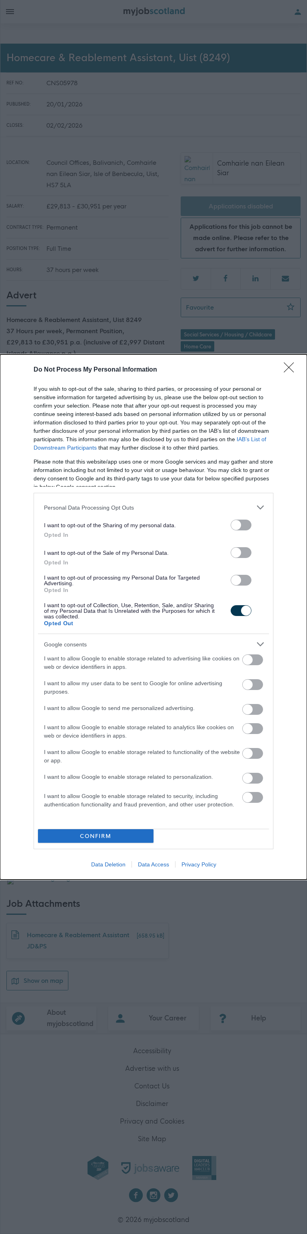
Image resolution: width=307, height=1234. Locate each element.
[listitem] (153, 507)
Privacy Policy (198, 864)
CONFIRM (96, 836)
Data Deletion (108, 864)
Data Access (153, 864)
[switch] (241, 525)
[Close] (291, 370)
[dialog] (153, 617)
